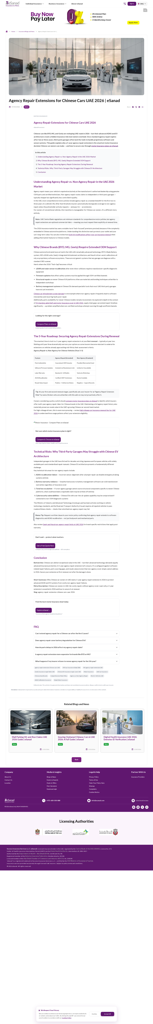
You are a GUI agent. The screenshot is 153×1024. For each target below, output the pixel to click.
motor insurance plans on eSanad (104, 146)
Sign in (132, 3)
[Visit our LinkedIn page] (138, 807)
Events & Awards (52, 780)
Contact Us (8, 780)
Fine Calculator (52, 786)
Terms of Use (93, 780)
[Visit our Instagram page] (146, 807)
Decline (94, 1014)
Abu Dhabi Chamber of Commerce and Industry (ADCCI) (44, 858)
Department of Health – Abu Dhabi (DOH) (34, 854)
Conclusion (42, 172)
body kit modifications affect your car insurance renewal (90, 235)
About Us (8, 777)
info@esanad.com (98, 800)
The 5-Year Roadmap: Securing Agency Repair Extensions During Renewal (65, 164)
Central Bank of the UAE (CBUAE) (88, 849)
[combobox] (142, 4)
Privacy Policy (94, 777)
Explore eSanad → (43, 610)
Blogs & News (51, 777)
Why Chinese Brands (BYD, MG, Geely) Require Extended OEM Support (64, 160)
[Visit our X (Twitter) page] (142, 807)
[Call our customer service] (125, 3)
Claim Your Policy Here (96, 783)
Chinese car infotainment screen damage (49, 294)
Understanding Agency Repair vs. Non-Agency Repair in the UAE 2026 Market (67, 157)
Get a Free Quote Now (45, 546)
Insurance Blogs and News (26, 31)
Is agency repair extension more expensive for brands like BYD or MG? (63, 654)
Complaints (93, 789)
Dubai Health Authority (59, 851)
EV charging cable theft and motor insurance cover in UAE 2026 (59, 303)
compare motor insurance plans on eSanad (81, 401)
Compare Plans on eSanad (46, 324)
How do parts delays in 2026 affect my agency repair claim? (59, 647)
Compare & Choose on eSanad (48, 439)
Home (13, 31)
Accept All (107, 1014)
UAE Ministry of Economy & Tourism (80, 861)
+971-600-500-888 (53, 800)
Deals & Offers (51, 783)
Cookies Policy (66, 1018)
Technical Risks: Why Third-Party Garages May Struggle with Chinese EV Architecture (70, 168)
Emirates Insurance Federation (36, 856)
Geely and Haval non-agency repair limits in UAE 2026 (63, 524)
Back (76, 759)
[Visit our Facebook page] (133, 807)
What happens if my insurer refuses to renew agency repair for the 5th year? (65, 661)
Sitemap (92, 786)
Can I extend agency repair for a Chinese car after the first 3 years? (62, 633)
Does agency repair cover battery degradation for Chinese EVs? (60, 640)
